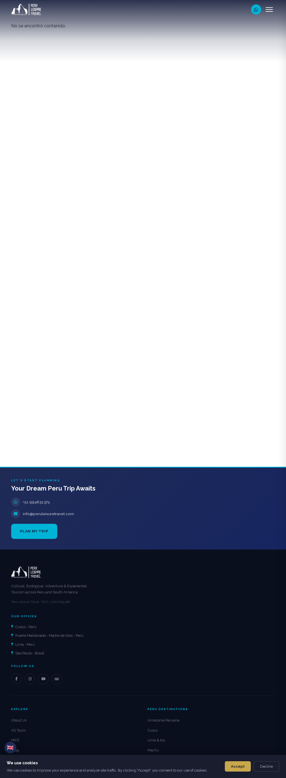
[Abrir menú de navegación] (269, 9)
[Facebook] (16, 679)
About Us (19, 720)
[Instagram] (30, 679)
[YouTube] (43, 679)
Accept (238, 766)
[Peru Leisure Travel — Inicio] (26, 9)
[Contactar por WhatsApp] (256, 9)
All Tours (18, 730)
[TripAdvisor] (56, 679)
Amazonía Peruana (163, 720)
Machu (153, 750)
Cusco (152, 730)
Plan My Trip (34, 531)
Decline (266, 766)
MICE (15, 740)
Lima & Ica (156, 740)
